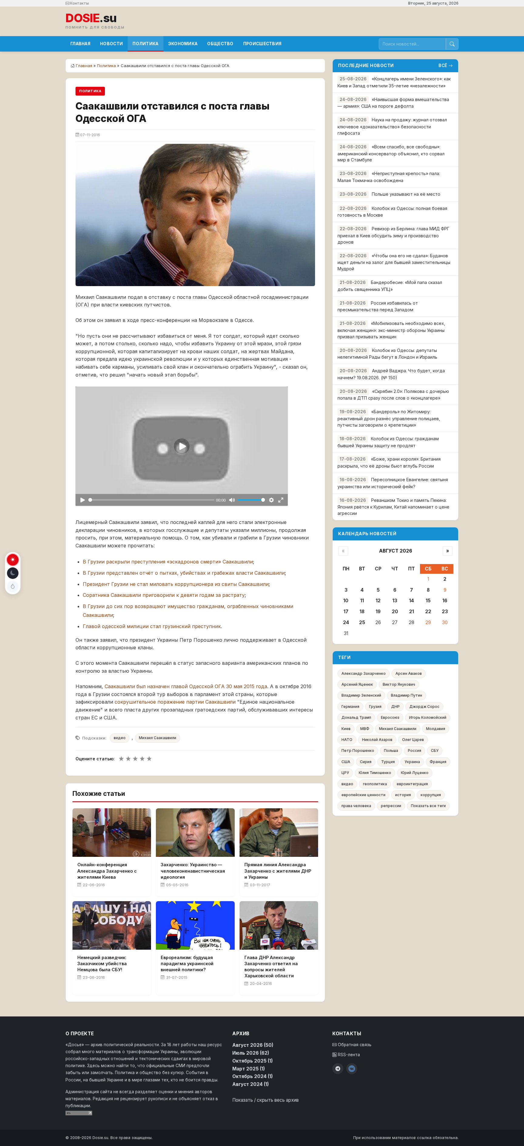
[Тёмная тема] (12, 573)
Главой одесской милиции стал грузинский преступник (152, 626)
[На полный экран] (280, 499)
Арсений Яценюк (357, 684)
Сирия (365, 761)
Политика (145, 43)
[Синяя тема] (12, 586)
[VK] (351, 1068)
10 (345, 600)
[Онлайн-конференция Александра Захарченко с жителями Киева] (111, 832)
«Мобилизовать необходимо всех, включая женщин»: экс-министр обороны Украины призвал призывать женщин (391, 330)
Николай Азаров (377, 739)
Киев (346, 728)
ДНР (395, 706)
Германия (350, 706)
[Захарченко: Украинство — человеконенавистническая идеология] (195, 832)
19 (378, 611)
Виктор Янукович (399, 684)
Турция (388, 761)
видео (120, 737)
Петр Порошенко (357, 750)
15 (428, 600)
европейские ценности (363, 795)
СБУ (434, 750)
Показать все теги (428, 805)
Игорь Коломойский (427, 717)
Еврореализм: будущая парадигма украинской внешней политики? (187, 963)
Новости (111, 43)
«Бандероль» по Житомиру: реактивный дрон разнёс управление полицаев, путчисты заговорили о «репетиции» (389, 418)
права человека (356, 805)
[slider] (151, 500)
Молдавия (435, 728)
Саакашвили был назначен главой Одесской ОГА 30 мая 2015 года (186, 686)
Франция (438, 761)
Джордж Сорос (424, 706)
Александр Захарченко (363, 673)
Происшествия (262, 43)
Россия (414, 750)
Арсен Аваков (408, 673)
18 (362, 611)
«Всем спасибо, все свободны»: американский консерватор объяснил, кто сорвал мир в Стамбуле (391, 153)
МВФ (364, 728)
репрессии (391, 805)
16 (444, 600)
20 (395, 611)
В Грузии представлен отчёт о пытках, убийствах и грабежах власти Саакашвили (184, 573)
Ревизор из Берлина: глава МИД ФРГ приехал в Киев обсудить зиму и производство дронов (393, 235)
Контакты (79, 3)
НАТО (346, 739)
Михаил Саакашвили (157, 737)
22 (428, 611)
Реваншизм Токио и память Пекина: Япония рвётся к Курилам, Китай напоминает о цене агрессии (393, 507)
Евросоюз (390, 717)
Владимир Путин (406, 695)
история (403, 795)
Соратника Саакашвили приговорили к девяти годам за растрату (164, 595)
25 (362, 622)
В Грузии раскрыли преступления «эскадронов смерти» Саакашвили (168, 562)
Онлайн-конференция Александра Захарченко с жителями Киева (107, 870)
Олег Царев (413, 739)
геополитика (375, 784)
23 (445, 611)
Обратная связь (354, 1044)
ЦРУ (345, 772)
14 (411, 600)
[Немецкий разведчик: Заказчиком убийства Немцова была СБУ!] (111, 925)
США (345, 761)
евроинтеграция (412, 784)
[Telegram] (337, 1068)
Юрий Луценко (414, 772)
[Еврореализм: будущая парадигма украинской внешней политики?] (195, 925)
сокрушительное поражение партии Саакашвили (175, 702)
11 (362, 600)
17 (346, 611)
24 (346, 622)
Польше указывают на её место (406, 194)
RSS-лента (348, 1054)
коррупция (431, 795)
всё (442, 65)
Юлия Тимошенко (375, 772)
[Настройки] (271, 499)
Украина (412, 761)
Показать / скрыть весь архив (265, 1100)
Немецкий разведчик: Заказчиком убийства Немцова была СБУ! (102, 963)
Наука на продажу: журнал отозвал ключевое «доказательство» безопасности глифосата (392, 126)
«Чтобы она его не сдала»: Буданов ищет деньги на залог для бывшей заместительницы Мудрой (394, 262)
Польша (391, 750)
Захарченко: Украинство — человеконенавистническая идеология (193, 870)
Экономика (183, 43)
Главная (80, 43)
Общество (220, 43)
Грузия (375, 706)
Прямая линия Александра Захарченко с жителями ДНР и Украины (277, 870)
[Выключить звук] (231, 499)
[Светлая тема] (12, 560)
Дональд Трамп (356, 717)
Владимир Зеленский (361, 695)
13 (394, 600)
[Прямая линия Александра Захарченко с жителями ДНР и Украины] (279, 832)
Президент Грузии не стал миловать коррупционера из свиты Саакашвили (176, 584)
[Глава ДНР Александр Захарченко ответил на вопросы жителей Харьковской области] (279, 925)
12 (378, 600)
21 (411, 611)
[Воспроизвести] (82, 499)
